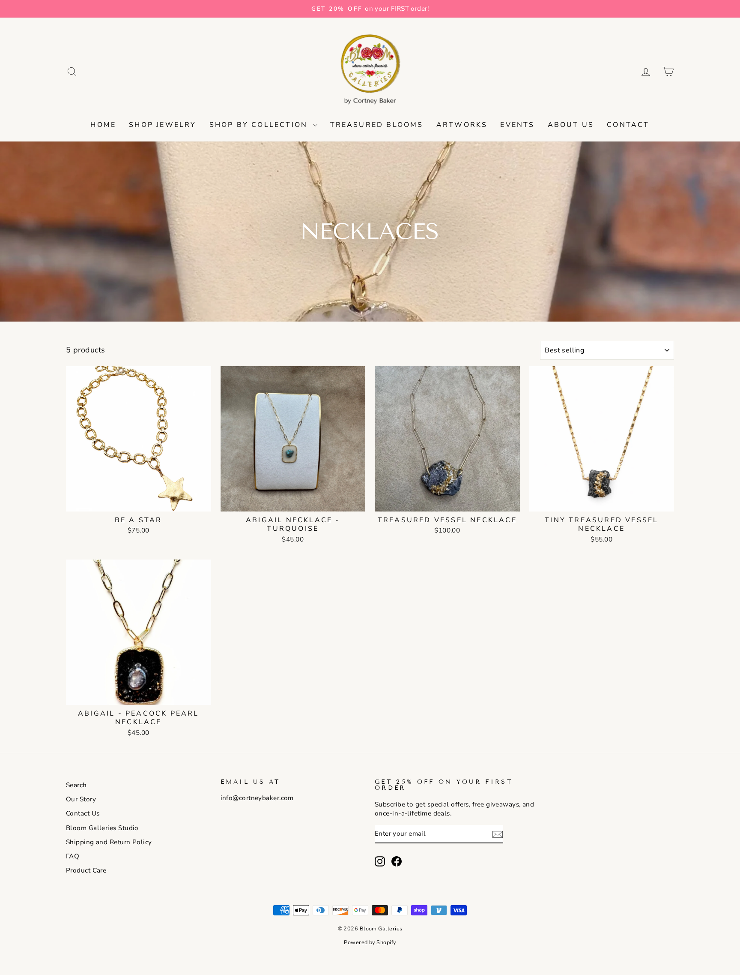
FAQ (72, 856)
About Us (571, 124)
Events (517, 124)
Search (76, 785)
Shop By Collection (260, 124)
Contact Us (83, 813)
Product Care (86, 870)
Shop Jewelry (162, 124)
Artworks (462, 124)
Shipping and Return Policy (109, 842)
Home (103, 124)
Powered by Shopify (370, 942)
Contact (628, 124)
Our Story (81, 799)
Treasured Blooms (377, 124)
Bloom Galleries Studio (102, 828)
